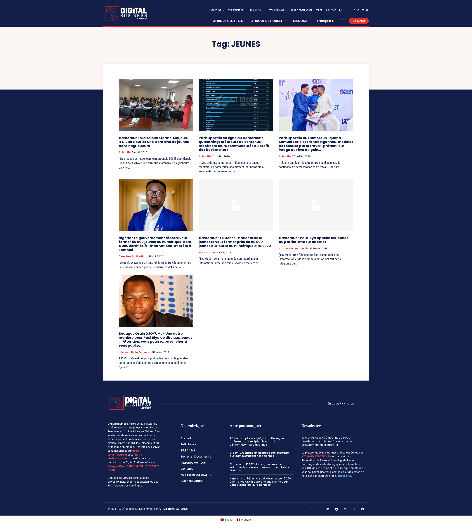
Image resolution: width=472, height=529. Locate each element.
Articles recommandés (293, 248)
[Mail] (327, 509)
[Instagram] (358, 10)
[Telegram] (336, 509)
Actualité (125, 152)
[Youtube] (367, 10)
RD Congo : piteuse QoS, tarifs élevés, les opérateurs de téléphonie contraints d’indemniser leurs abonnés (257, 441)
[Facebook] (354, 10)
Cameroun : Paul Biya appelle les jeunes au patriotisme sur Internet (313, 240)
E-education (207, 252)
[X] (363, 10)
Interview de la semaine (134, 352)
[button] (340, 10)
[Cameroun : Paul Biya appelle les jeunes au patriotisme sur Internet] (316, 205)
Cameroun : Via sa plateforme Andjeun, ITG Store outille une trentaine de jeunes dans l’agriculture (154, 142)
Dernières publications (133, 256)
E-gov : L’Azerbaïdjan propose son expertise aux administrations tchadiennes (259, 454)
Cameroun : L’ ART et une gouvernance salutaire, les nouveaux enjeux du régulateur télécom (259, 467)
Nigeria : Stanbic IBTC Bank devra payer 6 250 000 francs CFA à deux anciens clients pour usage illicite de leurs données (260, 482)
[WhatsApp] (354, 509)
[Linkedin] (318, 509)
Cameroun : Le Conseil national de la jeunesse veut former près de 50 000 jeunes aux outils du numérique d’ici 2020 (235, 242)
